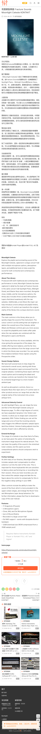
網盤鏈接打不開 (6, 703)
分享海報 (36, 589)
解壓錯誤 (17, 703)
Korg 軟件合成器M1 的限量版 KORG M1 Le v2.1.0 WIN (10, 650)
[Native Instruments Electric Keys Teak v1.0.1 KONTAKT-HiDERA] (30, 613)
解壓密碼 (17, 708)
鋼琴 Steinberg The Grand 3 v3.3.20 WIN (9, 625)
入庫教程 (4, 719)
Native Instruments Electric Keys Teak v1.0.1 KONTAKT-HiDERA (30, 625)
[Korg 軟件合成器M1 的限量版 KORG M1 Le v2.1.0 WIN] (11, 638)
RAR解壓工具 (18, 711)
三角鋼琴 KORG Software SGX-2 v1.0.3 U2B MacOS (30, 650)
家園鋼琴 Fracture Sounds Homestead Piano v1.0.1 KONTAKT (30, 598)
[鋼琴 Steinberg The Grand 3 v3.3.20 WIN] (11, 613)
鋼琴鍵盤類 (18, 16)
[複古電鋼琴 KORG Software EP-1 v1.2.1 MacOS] (11, 663)
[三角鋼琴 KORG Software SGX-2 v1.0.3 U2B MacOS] (30, 638)
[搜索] (30, 3)
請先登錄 (20, 568)
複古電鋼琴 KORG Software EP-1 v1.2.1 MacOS (9, 675)
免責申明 (4, 695)
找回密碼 (4, 708)
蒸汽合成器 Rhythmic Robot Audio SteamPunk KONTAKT (11, 598)
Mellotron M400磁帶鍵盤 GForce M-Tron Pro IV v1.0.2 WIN (30, 675)
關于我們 (4, 692)
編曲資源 (5, 3)
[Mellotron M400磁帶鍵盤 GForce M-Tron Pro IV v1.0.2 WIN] (30, 663)
